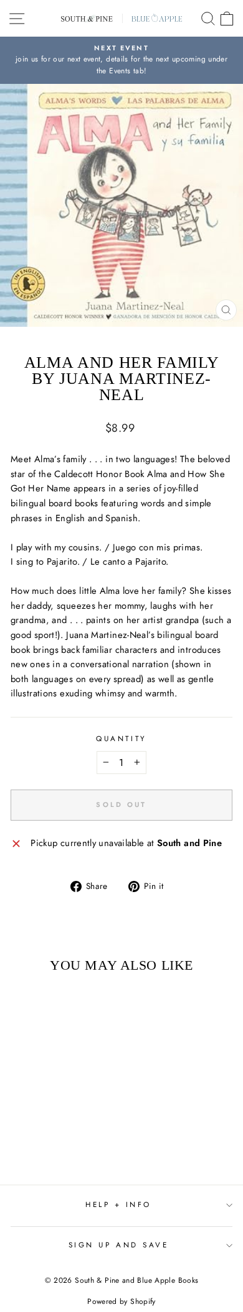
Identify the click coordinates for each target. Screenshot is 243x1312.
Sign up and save (119, 1244)
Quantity (121, 738)
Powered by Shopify (121, 1301)
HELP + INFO (118, 1204)
